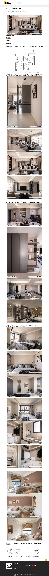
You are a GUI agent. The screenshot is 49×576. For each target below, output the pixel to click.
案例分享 (8, 6)
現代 (11, 6)
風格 (10, 6)
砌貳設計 (26, 545)
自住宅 (13, 11)
